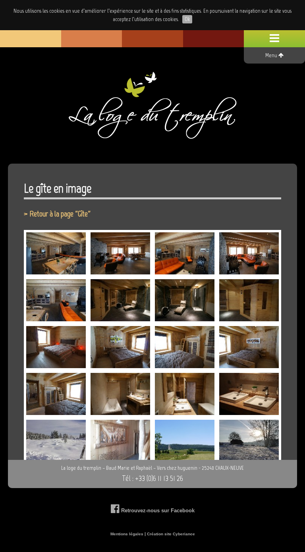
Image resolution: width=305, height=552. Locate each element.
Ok (187, 19)
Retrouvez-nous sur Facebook (157, 510)
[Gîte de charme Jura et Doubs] (152, 110)
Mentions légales (126, 534)
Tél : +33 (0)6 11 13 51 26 (152, 478)
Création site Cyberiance (171, 534)
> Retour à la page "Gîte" (57, 213)
